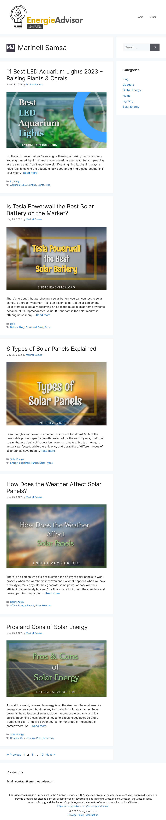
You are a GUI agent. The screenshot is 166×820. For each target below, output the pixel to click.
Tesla (47, 327)
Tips (48, 184)
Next (50, 754)
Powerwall (31, 327)
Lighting (14, 181)
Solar (40, 327)
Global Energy (132, 90)
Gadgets (128, 84)
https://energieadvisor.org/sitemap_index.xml (83, 806)
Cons (23, 738)
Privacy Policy (76, 814)
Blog (12, 323)
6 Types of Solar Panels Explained (51, 348)
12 (42, 754)
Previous (13, 754)
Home (139, 16)
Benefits (14, 738)
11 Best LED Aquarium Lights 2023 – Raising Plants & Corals (54, 75)
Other (153, 16)
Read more (30, 172)
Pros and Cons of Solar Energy (47, 626)
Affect (13, 605)
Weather (46, 605)
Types (49, 462)
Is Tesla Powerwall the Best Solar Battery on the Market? (50, 209)
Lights (40, 184)
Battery (14, 327)
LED (24, 184)
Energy (14, 462)
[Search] (155, 47)
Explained (24, 462)
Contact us (92, 814)
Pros (38, 738)
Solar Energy (17, 459)
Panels (34, 462)
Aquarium (15, 184)
